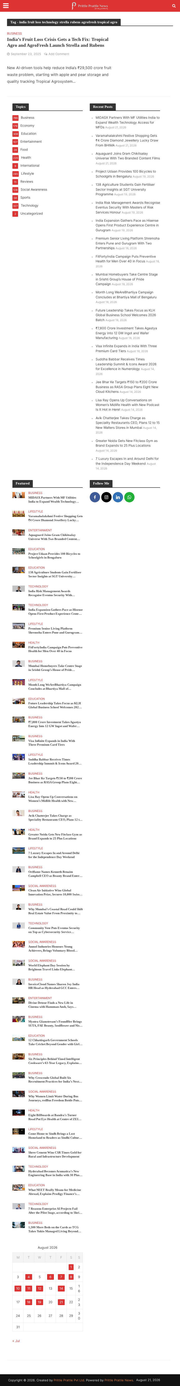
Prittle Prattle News (119, 1380)
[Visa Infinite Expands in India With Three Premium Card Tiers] (18, 738)
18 (28, 1302)
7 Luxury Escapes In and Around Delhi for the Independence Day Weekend (53, 855)
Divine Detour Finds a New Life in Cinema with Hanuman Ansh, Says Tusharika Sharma (50, 1005)
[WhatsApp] (129, 497)
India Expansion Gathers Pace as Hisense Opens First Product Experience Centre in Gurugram (127, 225)
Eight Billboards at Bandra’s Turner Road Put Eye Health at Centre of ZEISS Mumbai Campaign (55, 1117)
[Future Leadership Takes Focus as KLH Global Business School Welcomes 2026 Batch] (18, 700)
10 (18, 1288)
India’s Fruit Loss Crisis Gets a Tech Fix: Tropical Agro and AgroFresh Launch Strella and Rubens (58, 42)
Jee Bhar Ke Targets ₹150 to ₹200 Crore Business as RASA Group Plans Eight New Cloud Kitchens (127, 387)
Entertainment (40, 530)
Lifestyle (35, 511)
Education (36, 549)
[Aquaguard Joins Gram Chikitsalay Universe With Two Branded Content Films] (18, 532)
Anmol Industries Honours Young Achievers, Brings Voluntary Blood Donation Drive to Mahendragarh (51, 949)
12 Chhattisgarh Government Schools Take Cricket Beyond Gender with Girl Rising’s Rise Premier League (53, 1042)
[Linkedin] (118, 497)
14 (61, 1288)
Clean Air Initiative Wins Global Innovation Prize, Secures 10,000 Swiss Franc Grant (53, 893)
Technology (38, 586)
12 (39, 1288)
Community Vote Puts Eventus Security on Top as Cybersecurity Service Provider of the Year (54, 930)
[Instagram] (106, 497)
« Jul (16, 1341)
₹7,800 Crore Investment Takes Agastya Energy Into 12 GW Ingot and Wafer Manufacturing (126, 333)
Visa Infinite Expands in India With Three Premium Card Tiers (51, 743)
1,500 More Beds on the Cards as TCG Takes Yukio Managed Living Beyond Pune (53, 1229)
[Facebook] (95, 497)
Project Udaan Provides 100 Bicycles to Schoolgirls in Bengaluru (54, 555)
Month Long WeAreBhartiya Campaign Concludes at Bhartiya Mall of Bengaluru (54, 687)
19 (39, 1302)
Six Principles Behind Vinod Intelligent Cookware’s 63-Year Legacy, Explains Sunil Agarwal (54, 1061)
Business (14, 33)
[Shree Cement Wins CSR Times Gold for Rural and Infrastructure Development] (18, 1150)
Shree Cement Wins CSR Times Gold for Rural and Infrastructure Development (55, 1154)
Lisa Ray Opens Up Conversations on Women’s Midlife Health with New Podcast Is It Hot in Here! (127, 405)
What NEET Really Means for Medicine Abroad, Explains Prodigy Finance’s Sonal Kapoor (54, 1192)
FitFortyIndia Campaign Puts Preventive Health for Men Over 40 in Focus (55, 649)
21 (61, 1302)
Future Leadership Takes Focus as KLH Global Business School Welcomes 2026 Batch (126, 315)
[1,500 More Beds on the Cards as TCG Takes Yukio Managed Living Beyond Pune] (18, 1225)
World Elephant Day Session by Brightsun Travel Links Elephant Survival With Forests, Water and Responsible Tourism (50, 968)
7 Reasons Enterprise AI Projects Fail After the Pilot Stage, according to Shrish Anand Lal (55, 1211)
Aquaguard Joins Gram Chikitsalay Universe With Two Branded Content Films (52, 537)
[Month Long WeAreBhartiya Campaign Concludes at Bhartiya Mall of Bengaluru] (18, 682)
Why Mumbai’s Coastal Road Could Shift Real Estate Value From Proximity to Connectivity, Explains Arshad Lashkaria (55, 911)
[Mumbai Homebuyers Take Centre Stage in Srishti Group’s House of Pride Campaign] (18, 663)
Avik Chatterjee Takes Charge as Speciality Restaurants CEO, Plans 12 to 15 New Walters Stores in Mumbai (128, 422)
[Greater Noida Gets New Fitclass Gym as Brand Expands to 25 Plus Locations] (18, 832)
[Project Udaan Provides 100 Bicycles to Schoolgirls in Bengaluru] (18, 551)
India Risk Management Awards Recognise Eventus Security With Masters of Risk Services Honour (128, 207)
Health (33, 642)
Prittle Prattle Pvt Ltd (69, 1380)
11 (28, 1288)
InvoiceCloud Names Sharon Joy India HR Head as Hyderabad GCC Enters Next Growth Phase (53, 986)
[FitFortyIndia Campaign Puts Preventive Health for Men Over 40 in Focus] (18, 644)
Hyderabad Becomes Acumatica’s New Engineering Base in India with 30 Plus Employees (53, 1173)
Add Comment (59, 54)
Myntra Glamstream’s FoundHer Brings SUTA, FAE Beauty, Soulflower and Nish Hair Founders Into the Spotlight (55, 1024)
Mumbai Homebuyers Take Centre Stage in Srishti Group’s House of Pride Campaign (127, 279)
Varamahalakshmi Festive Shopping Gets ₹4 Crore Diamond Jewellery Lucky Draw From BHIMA (127, 140)
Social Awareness (42, 886)
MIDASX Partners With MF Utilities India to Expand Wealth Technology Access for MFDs (128, 122)
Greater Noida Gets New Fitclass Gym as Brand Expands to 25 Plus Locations (55, 836)
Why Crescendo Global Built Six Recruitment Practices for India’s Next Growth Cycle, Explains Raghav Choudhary (53, 1080)
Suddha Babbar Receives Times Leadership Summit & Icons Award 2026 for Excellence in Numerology (126, 364)
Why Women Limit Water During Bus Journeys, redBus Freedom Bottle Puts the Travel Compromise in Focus (53, 1098)
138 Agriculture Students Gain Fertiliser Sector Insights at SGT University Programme (125, 189)
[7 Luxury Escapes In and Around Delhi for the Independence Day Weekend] (18, 850)
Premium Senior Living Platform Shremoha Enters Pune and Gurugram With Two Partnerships (128, 243)
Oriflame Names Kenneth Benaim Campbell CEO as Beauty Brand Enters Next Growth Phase (54, 874)
